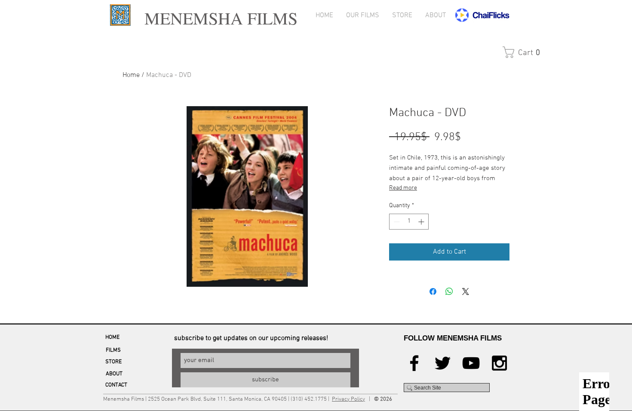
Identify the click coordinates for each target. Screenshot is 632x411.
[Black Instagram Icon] (499, 363)
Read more (403, 188)
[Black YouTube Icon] (471, 363)
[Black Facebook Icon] (414, 363)
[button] (520, 52)
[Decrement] (395, 221)
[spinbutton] (409, 221)
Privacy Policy (348, 399)
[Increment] (422, 221)
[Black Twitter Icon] (442, 363)
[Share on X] (465, 291)
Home (131, 75)
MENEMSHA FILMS (218, 17)
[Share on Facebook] (433, 291)
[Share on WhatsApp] (449, 291)
